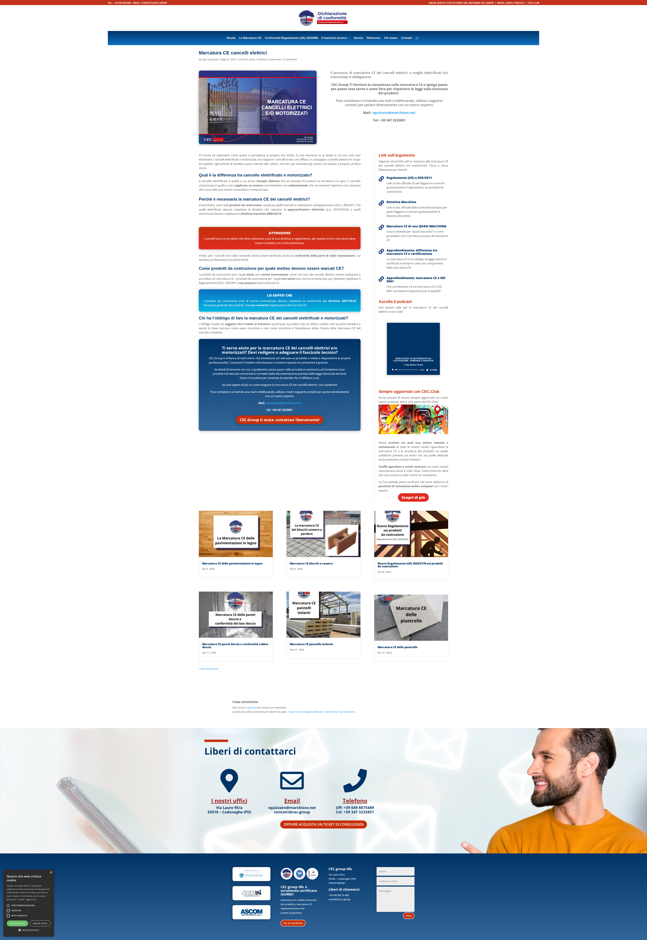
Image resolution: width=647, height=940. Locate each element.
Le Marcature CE (250, 38)
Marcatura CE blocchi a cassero (311, 563)
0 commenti (290, 59)
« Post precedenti (209, 668)
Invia (409, 915)
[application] (413, 369)
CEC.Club (533, 3)
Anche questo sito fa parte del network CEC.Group (461, 3)
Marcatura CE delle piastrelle (398, 647)
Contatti (406, 38)
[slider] (432, 370)
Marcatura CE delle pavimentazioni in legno (232, 563)
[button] (29, 930)
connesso (251, 707)
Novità (231, 38)
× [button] (51, 872)
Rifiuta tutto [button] (40, 923)
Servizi (358, 38)
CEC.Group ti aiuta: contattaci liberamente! (279, 419)
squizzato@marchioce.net (393, 112)
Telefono (355, 800)
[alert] (28, 903)
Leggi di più (30, 899)
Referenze (373, 38)
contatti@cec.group (154, 3)
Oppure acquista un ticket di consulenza (323, 824)
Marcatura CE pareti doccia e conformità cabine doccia (235, 645)
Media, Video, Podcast (511, 3)
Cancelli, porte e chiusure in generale (260, 59)
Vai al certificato (293, 923)
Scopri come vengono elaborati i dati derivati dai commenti (321, 711)
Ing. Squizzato (210, 59)
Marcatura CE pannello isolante (311, 644)
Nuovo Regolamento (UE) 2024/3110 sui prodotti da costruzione (410, 565)
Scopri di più (413, 497)
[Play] (393, 370)
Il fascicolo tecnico (334, 38)
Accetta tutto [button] (17, 923)
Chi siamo (390, 38)
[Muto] (427, 370)
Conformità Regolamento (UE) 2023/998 (291, 38)
